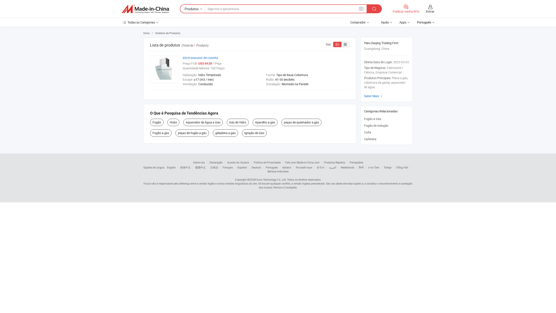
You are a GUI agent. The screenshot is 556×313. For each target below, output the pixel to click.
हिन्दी (361, 167)
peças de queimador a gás (301, 122)
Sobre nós (199, 162)
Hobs (173, 122)
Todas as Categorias (141, 22)
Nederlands (347, 167)
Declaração (216, 162)
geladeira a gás (225, 133)
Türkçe (387, 167)
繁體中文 (200, 167)
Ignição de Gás (254, 133)
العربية (332, 167)
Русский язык (304, 167)
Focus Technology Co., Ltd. (270, 179)
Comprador (358, 22)
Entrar (430, 11)
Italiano (286, 167)
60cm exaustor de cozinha (200, 58)
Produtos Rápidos (334, 162)
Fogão (156, 122)
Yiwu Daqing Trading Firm (381, 43)
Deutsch (256, 167)
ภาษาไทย (373, 167)
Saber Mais (373, 96)
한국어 (320, 167)
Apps (402, 22)
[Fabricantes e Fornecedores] (145, 8)
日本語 (214, 167)
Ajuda (385, 22)
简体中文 (185, 167)
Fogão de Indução (376, 125)
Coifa (367, 132)
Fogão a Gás (372, 119)
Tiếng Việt (402, 167)
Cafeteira (370, 139)
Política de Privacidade (267, 162)
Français (228, 167)
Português (272, 167)
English (171, 167)
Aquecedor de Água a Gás (203, 122)
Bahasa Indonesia (278, 171)
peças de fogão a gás (192, 133)
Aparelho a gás (265, 122)
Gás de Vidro (237, 122)
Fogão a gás (160, 133)
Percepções (356, 162)
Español (242, 167)
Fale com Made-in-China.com (302, 162)
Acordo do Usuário (238, 162)
